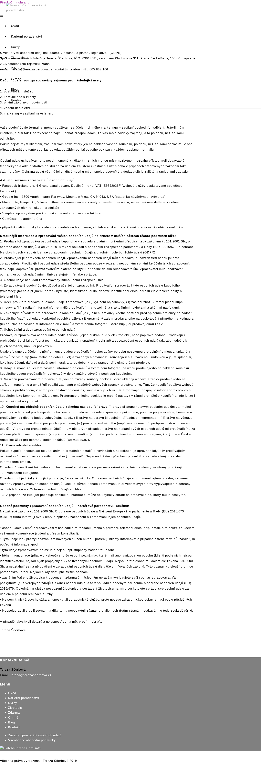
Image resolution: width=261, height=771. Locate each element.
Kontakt (14, 727)
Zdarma (14, 712)
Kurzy (12, 702)
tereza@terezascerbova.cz (31, 675)
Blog (11, 722)
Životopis (15, 707)
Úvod (12, 693)
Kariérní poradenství (23, 698)
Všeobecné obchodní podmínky (32, 740)
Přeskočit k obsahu (14, 2)
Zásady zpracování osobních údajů (34, 735)
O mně (13, 717)
